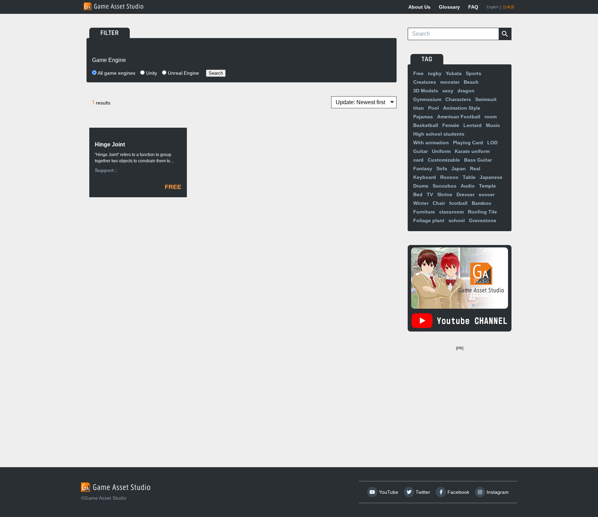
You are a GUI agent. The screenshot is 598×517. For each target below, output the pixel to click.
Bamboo (481, 203)
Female (450, 125)
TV (430, 194)
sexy (447, 90)
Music (493, 125)
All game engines (116, 73)
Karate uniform (472, 151)
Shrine (444, 194)
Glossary (449, 7)
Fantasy (422, 168)
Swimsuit (486, 99)
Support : (106, 170)
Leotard (472, 125)
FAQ (473, 7)
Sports (473, 73)
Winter (420, 203)
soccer (487, 194)
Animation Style (461, 108)
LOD (492, 142)
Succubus (444, 186)
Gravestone (482, 220)
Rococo (449, 177)
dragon (465, 90)
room (490, 116)
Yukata (454, 73)
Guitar (420, 151)
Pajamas (423, 116)
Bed (418, 194)
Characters (458, 99)
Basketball (425, 125)
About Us (419, 7)
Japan (458, 168)
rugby (435, 73)
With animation (431, 142)
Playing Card (468, 142)
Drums (420, 186)
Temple (487, 186)
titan (418, 108)
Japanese (491, 177)
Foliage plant (428, 220)
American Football (458, 116)
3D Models (425, 90)
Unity (151, 73)
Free (418, 73)
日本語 (508, 7)
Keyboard (424, 177)
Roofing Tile (482, 212)
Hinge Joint (110, 144)
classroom (451, 212)
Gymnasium (427, 99)
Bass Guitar (478, 160)
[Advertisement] (459, 396)
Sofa (441, 168)
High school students (438, 134)
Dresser (465, 194)
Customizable (444, 160)
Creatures (424, 82)
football (458, 203)
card (418, 160)
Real (475, 168)
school (456, 220)
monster (450, 82)
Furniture (424, 212)
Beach (471, 82)
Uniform (441, 151)
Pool (433, 108)
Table (469, 177)
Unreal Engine (182, 73)
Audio (468, 186)
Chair (439, 203)
